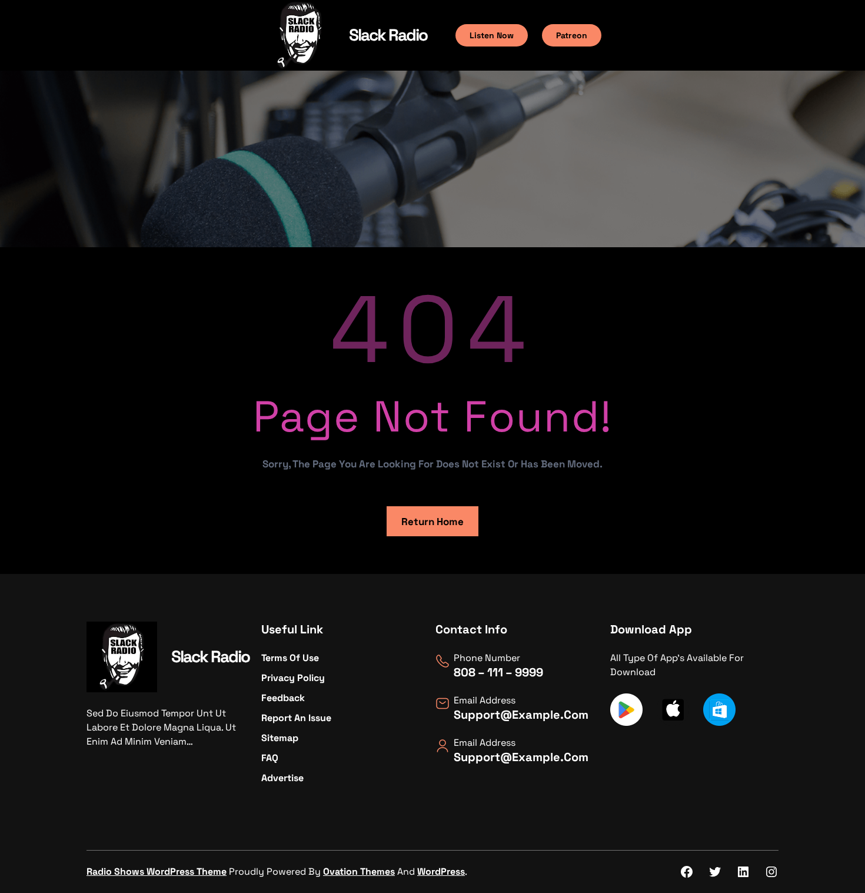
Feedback (283, 698)
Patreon (571, 35)
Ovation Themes (359, 871)
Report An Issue (296, 718)
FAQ (269, 758)
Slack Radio (388, 34)
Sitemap (279, 738)
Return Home (432, 521)
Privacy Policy (293, 678)
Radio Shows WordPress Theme (156, 871)
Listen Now (492, 35)
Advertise (282, 778)
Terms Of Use (290, 658)
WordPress (441, 871)
